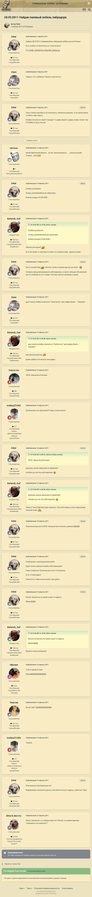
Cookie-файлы (67, 888)
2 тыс (15, 686)
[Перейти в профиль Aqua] (14, 80)
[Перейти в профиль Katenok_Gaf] (14, 227)
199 (15, 391)
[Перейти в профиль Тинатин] (14, 711)
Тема (29, 888)
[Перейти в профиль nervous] (14, 156)
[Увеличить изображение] (39, 155)
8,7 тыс (15, 58)
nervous (14, 148)
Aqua (13, 72)
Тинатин (14, 702)
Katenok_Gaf (13, 218)
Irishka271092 (14, 405)
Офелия (14, 664)
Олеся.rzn (14, 370)
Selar (18, 24)
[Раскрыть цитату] (29, 225)
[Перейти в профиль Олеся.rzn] (14, 378)
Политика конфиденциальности (47, 888)
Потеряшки (28, 27)
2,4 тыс (15, 837)
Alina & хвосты (13, 815)
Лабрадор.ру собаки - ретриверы (50, 3)
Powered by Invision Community (46, 893)
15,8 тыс (15, 240)
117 (15, 426)
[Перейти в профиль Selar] (6, 25)
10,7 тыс (15, 723)
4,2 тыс (15, 93)
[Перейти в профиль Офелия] (14, 673)
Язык (21, 888)
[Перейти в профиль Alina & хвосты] (14, 824)
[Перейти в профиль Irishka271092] (14, 414)
